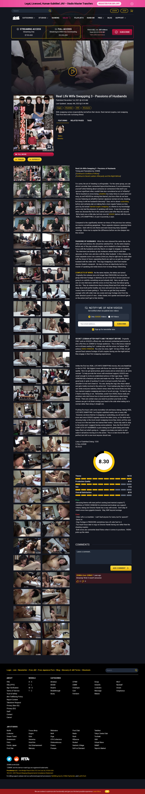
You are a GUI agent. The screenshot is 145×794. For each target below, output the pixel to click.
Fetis (9, 742)
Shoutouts (86, 670)
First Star (10, 748)
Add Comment (119, 568)
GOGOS (112, 214)
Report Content (12, 700)
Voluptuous (120, 691)
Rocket (75, 742)
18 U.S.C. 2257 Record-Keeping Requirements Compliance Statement (30, 773)
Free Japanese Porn (46, 670)
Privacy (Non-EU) (13, 706)
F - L (30, 685)
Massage (97, 691)
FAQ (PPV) (11, 685)
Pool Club (76, 731)
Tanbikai (97, 731)
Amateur (54, 682)
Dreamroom (11, 739)
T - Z (30, 691)
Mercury (32, 748)
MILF (118, 682)
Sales (65, 18)
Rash (74, 736)
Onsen (118, 688)
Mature (97, 694)
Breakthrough (55, 691)
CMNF (74, 685)
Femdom (75, 694)
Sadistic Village (78, 745)
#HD (77, 108)
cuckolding (125, 202)
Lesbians (97, 688)
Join (124, 11)
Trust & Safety (12, 694)
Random (90, 18)
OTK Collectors (56, 739)
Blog (110, 18)
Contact (9, 714)
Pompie (53, 748)
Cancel (9, 717)
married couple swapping (99, 207)
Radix (74, 733)
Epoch (60, 776)
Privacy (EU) (11, 709)
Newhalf (119, 685)
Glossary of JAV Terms (71, 670)
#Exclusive (86, 108)
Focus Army (33, 731)
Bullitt (9, 731)
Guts (30, 736)
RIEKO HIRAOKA (88, 349)
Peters (53, 745)
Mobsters (54, 731)
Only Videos (98, 317)
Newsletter (22, 670)
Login (114, 11)
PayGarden (71, 776)
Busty (53, 694)
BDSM (53, 685)
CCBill (65, 776)
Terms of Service (13, 691)
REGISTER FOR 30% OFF (109, 3)
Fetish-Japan (11, 745)
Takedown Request (14, 703)
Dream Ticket (12, 736)
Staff (8, 711)
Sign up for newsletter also (105, 329)
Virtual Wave (99, 742)
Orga (52, 736)
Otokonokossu (56, 742)
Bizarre (53, 688)
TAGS (89, 121)
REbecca (75, 739)
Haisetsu (32, 739)
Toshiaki (97, 736)
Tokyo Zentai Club (101, 733)
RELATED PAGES (77, 121)
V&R (96, 739)
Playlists (79, 18)
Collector (10, 733)
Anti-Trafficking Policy (15, 697)
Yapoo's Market (100, 748)
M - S (31, 688)
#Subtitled (68, 108)
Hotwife (97, 685)
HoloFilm (32, 742)
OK (107, 791)
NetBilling (54, 776)
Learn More (97, 791)
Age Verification (12, 688)
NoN (52, 733)
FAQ (8, 682)
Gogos (59, 108)
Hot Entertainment (35, 745)
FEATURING (62, 121)
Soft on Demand (78, 748)
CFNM (74, 682)
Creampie (76, 688)
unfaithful (102, 194)
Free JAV (32, 670)
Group (96, 682)
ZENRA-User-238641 (84, 575)
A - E (30, 682)
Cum (74, 691)
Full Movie (22, 154)
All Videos (115, 317)
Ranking (55, 18)
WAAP (96, 745)
